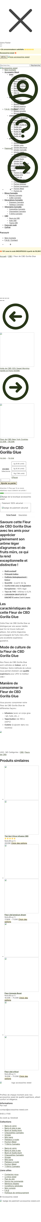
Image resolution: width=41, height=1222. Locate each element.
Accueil (3, 256)
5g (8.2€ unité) (18, 468)
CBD (10, 256)
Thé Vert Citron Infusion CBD (16, 836)
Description (23, 515)
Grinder (8, 1135)
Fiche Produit (11, 515)
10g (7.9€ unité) (19, 473)
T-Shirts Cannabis (12, 1144)
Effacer (15, 477)
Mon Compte (10, 238)
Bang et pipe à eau (13, 1128)
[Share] (3, 298)
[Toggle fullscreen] (6, 298)
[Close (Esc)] (1, 298)
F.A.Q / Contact (11, 109)
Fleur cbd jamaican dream (15, 915)
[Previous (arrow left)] (1, 300)
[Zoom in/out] (8, 298)
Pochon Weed (10, 1142)
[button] (10, 838)
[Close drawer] (1, 45)
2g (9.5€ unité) (18, 464)
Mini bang (9, 1137)
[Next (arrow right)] (3, 300)
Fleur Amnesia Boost (13, 993)
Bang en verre (11, 1126)
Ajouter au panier (8, 483)
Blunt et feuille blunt (13, 1130)
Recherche (35, 65)
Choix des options (19, 843)
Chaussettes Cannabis (14, 1133)
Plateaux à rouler (12, 1139)
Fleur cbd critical (12, 1072)
